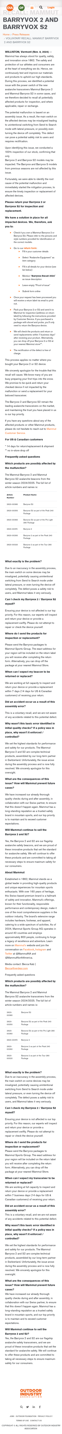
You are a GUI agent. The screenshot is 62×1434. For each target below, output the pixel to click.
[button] (32, 7)
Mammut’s (20, 945)
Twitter (8, 953)
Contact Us (36, 1420)
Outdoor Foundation (26, 1416)
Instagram (40, 949)
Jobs (12, 1416)
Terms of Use (22, 1420)
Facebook (28, 949)
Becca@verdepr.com (16, 968)
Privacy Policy (45, 1416)
